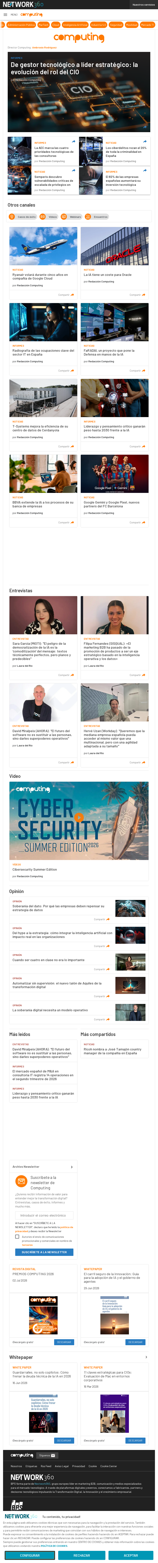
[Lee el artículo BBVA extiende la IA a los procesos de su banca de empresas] (43, 491)
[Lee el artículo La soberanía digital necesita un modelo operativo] (79, 1012)
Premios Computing (15, 24)
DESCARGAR (64, 1342)
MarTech (82, 24)
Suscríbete (44, 1252)
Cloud (94, 24)
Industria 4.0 (137, 24)
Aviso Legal (62, 1466)
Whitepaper (21, 1357)
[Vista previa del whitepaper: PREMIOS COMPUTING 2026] (43, 1315)
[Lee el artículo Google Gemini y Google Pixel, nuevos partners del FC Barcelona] (115, 491)
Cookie (93, 1466)
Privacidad (78, 1466)
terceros (27, 1244)
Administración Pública (59, 24)
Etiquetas (31, 1466)
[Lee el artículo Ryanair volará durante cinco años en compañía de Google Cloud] (43, 263)
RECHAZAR (82, 1555)
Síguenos (45, 1455)
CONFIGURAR (30, 1555)
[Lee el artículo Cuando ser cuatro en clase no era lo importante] (79, 962)
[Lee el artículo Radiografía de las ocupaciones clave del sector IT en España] (43, 339)
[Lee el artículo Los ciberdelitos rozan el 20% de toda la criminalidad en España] (114, 151)
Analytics (36, 24)
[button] (10, 14)
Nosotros (16, 1466)
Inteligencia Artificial (114, 24)
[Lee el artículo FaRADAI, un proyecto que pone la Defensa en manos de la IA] (115, 339)
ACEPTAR (131, 1555)
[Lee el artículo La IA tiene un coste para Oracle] (115, 263)
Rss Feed (46, 1466)
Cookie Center (108, 1466)
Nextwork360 (42, 1483)
